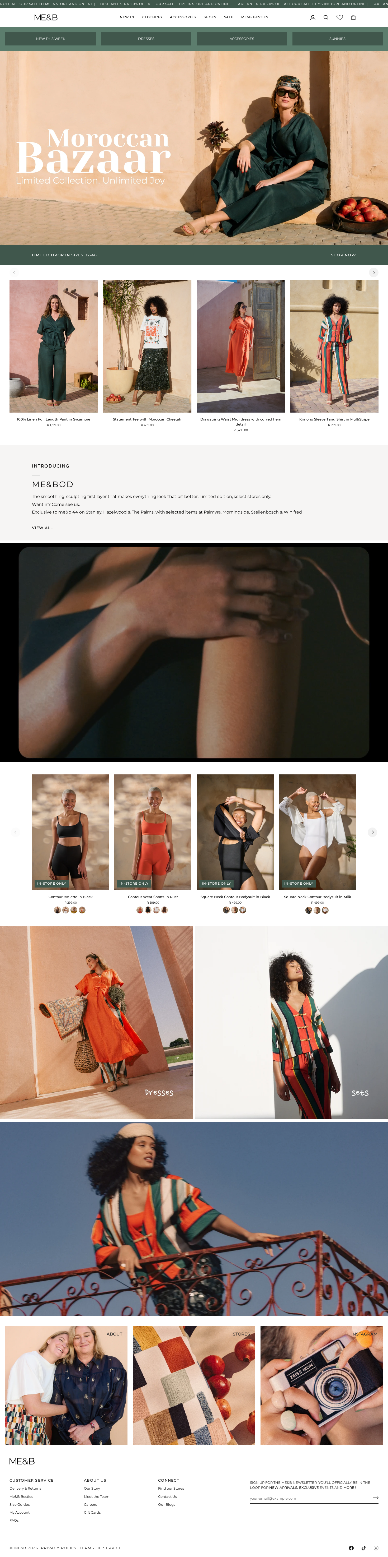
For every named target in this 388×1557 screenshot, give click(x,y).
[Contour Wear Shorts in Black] (148, 910)
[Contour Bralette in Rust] (82, 910)
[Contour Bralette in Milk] (65, 910)
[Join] (374, 1498)
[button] (152, 17)
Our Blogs (166, 1505)
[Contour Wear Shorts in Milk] (156, 910)
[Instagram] (376, 1548)
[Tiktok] (364, 1548)
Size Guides (20, 1505)
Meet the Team (97, 1497)
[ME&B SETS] (291, 1022)
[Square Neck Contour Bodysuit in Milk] (242, 910)
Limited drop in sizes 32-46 (64, 255)
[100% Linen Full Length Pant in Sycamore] (54, 346)
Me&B (20, 1548)
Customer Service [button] (32, 1480)
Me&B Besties (21, 1497)
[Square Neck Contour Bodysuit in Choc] (234, 910)
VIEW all (42, 527)
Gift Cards (92, 1512)
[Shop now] (194, 255)
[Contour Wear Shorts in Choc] (164, 910)
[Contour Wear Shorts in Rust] (139, 910)
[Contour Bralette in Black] (57, 910)
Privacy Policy (59, 1548)
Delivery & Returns (25, 1488)
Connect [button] (168, 1480)
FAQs (14, 1520)
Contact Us (167, 1497)
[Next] (373, 272)
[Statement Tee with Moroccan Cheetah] (147, 346)
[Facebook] (351, 1548)
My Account (20, 1512)
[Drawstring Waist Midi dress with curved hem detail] (241, 346)
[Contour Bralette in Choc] (73, 910)
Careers (90, 1505)
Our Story (92, 1488)
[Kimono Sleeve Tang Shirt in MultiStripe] (334, 346)
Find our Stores (171, 1488)
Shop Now (343, 255)
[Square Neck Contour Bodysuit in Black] (226, 910)
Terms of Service (101, 1548)
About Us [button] (95, 1480)
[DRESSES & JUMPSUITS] (96, 1022)
